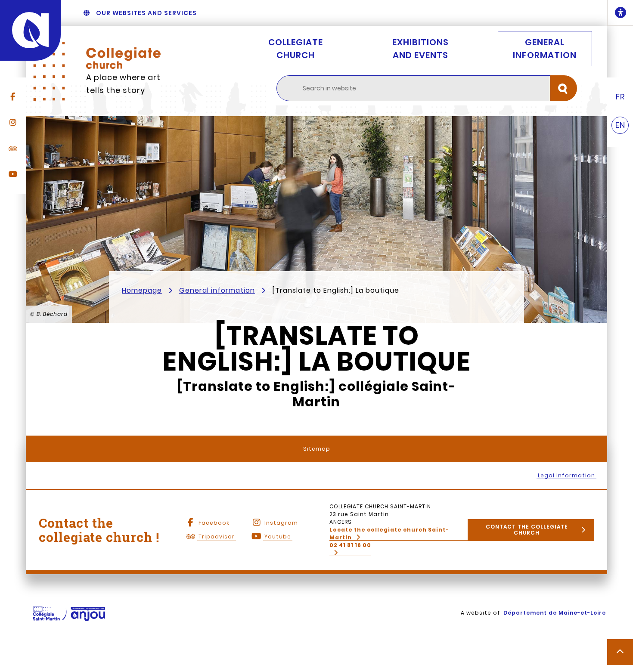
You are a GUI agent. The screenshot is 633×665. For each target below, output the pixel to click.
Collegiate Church (295, 48)
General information (545, 48)
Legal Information (566, 475)
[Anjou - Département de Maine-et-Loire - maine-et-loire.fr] (30, 30)
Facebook (214, 522)
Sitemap (316, 448)
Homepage (142, 290)
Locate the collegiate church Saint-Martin (389, 533)
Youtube (277, 536)
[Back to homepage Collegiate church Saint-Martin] (123, 58)
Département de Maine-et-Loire (554, 612)
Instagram (281, 522)
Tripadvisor (217, 536)
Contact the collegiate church (527, 529)
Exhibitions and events (420, 48)
